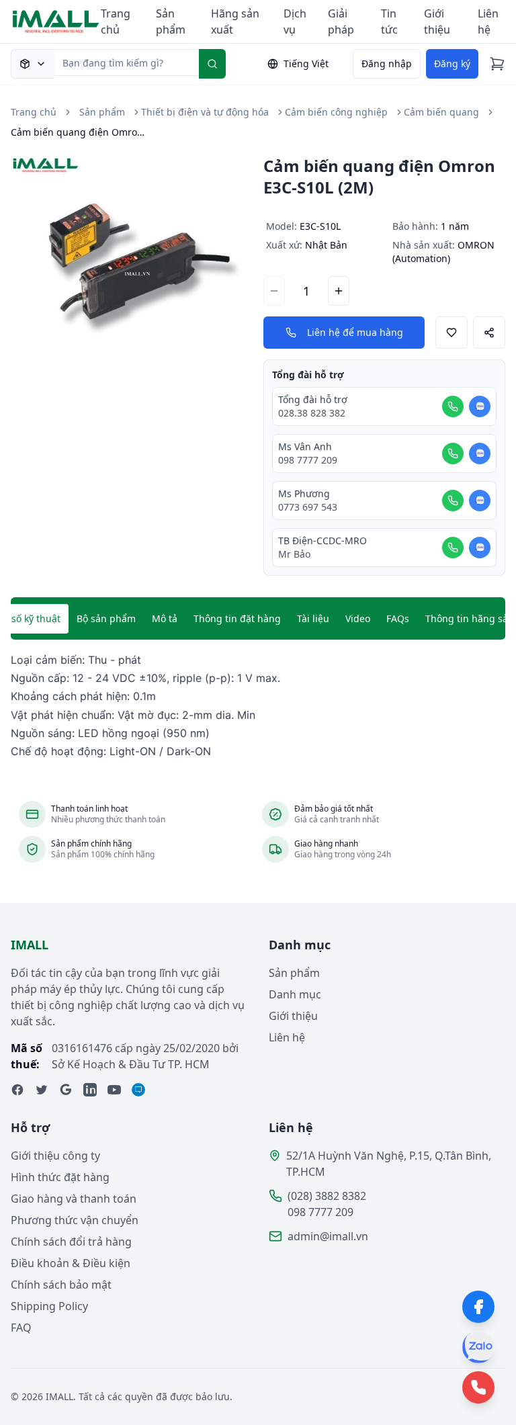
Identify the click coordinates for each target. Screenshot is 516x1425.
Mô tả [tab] (164, 618)
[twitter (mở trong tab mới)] (41, 1089)
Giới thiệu (437, 21)
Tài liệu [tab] (313, 618)
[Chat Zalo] (479, 406)
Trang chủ (115, 21)
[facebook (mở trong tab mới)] (17, 1089)
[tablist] (258, 618)
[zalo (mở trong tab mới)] (138, 1089)
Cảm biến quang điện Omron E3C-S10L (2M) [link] (78, 132)
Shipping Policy (49, 1306)
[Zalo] (478, 1347)
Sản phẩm (170, 21)
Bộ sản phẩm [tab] (106, 618)
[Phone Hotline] (478, 1387)
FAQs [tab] (397, 618)
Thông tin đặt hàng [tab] (237, 618)
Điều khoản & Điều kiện (70, 1263)
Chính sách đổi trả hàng (71, 1241)
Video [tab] (357, 618)
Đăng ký (452, 63)
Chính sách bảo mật (61, 1284)
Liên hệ (488, 21)
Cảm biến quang (441, 111)
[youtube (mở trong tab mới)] (114, 1089)
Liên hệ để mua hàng (355, 332)
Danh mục (295, 994)
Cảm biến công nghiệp (336, 111)
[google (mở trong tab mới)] (66, 1089)
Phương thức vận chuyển (74, 1220)
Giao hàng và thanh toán (73, 1198)
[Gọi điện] (453, 406)
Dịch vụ (295, 21)
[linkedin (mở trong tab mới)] (90, 1089)
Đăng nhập (386, 63)
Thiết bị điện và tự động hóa (205, 111)
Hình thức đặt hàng (60, 1177)
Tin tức (389, 21)
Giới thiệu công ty (55, 1155)
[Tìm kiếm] (212, 64)
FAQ (21, 1327)
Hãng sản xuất (235, 21)
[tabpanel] (258, 706)
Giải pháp (341, 21)
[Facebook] (478, 1307)
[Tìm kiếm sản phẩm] (32, 64)
